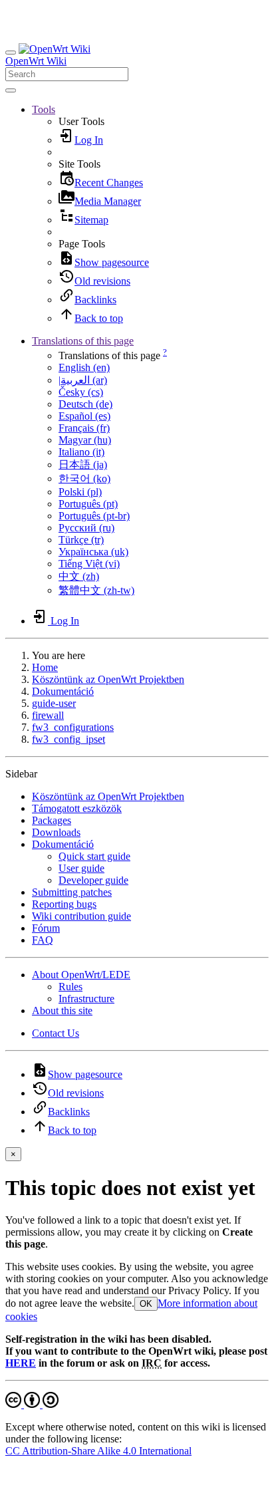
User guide (81, 868)
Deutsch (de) (85, 404)
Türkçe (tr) (81, 539)
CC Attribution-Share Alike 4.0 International (98, 1450)
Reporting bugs (64, 904)
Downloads (56, 832)
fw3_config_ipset (68, 739)
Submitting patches (72, 892)
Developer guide (93, 880)
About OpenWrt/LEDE (81, 974)
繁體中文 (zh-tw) (96, 590)
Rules (70, 986)
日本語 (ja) (83, 464)
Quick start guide (94, 856)
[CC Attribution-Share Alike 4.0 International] (32, 1404)
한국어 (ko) (84, 478)
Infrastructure (86, 998)
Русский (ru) (86, 527)
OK (146, 1304)
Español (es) (84, 416)
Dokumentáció (63, 691)
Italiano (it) (81, 452)
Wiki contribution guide (81, 916)
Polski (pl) (80, 491)
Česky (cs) (81, 392)
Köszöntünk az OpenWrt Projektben (108, 679)
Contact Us (55, 1033)
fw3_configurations (73, 727)
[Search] (10, 90)
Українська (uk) (93, 551)
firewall (48, 715)
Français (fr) (84, 428)
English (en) (84, 367)
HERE (20, 1363)
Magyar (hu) (85, 440)
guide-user (54, 703)
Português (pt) (88, 503)
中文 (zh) (79, 576)
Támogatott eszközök (77, 808)
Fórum (46, 928)
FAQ (42, 940)
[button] (43, 109)
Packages (51, 820)
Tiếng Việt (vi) (89, 563)
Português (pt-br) (94, 515)
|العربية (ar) (83, 380)
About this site (62, 1010)
